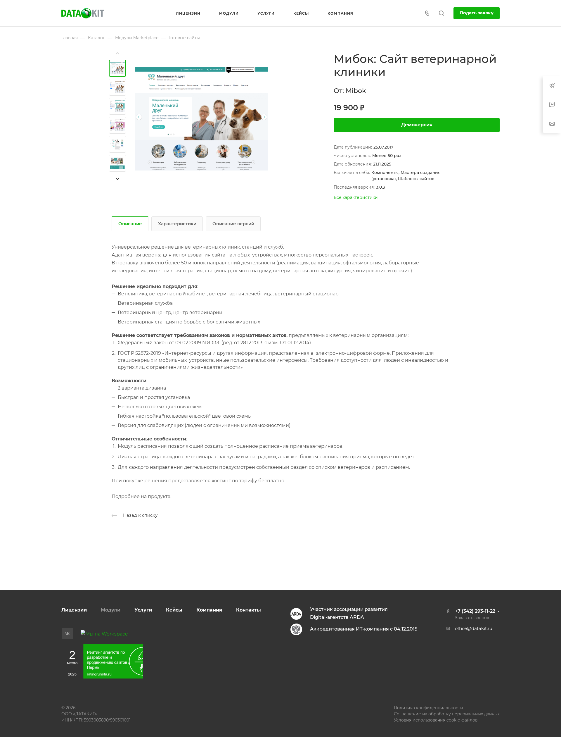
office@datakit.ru (473, 628)
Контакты (248, 610)
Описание (130, 223)
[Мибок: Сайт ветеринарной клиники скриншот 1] (201, 118)
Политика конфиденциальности (428, 707)
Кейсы (174, 610)
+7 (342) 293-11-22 (475, 611)
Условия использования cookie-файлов (435, 720)
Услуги (143, 610)
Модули (110, 610)
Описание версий (233, 223)
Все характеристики (356, 197)
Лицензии (74, 610)
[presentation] (117, 53)
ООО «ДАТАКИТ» (79, 714)
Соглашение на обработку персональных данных (447, 714)
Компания (209, 610)
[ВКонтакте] (67, 633)
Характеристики (177, 223)
